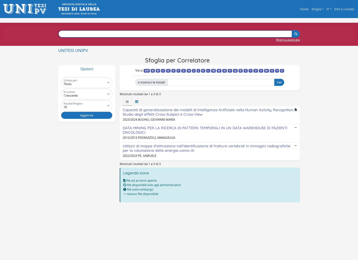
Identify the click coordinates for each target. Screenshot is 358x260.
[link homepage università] (79, 9)
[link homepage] (26, 9)
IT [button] (327, 9)
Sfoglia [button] (316, 9)
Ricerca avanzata (288, 40)
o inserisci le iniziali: (151, 82)
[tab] (127, 102)
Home (304, 9)
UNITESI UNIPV (73, 50)
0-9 (146, 70)
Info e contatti (344, 9)
